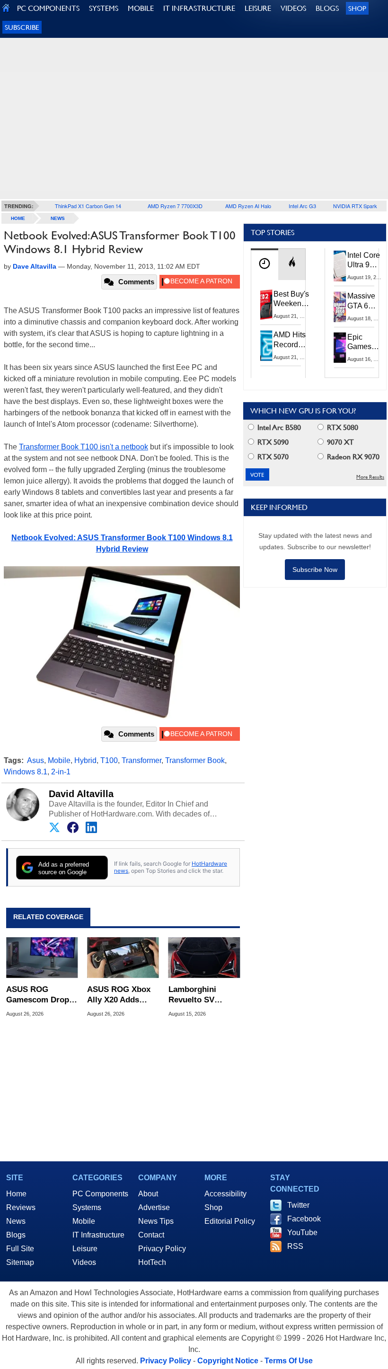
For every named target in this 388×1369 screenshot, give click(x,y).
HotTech (152, 1262)
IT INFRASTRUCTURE (199, 8)
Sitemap (20, 1262)
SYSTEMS (103, 8)
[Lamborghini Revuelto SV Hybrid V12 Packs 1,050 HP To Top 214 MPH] (204, 958)
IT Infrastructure (98, 1235)
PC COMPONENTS (48, 8)
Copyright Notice (227, 1361)
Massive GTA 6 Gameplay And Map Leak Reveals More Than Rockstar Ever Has (365, 301)
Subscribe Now (314, 569)
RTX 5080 (341, 427)
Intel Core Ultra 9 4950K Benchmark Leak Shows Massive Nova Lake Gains (366, 260)
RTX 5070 (272, 456)
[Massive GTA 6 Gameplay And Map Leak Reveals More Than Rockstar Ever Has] (340, 306)
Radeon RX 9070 (352, 456)
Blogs (16, 1235)
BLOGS (327, 8)
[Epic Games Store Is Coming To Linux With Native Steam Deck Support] (340, 348)
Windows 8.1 (25, 772)
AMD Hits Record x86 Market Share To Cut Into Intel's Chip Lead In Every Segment (292, 340)
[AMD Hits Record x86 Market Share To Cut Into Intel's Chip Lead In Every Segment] (266, 345)
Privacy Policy (162, 1249)
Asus (35, 760)
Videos (84, 1262)
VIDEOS (293, 8)
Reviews (20, 1207)
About (148, 1194)
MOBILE (141, 8)
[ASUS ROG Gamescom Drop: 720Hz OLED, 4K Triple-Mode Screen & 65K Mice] (42, 958)
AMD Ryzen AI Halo (248, 206)
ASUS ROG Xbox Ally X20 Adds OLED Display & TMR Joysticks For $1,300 (122, 995)
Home (16, 1194)
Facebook (304, 1219)
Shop (357, 8)
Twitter (298, 1205)
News (58, 218)
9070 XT (339, 442)
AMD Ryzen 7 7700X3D (175, 206)
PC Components (100, 1194)
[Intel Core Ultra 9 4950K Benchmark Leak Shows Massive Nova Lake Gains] (340, 266)
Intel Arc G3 (302, 206)
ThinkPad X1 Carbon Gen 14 (88, 206)
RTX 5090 (272, 442)
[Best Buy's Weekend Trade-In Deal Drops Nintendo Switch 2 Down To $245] (266, 305)
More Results (370, 477)
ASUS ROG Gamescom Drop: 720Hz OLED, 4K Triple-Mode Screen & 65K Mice (41, 995)
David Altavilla (81, 794)
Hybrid (85, 760)
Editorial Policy (229, 1221)
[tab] (264, 264)
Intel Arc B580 (278, 427)
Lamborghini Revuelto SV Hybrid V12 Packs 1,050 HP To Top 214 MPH (201, 995)
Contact (151, 1235)
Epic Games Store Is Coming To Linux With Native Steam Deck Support (365, 342)
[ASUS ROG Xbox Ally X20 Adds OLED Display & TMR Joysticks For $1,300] (123, 958)
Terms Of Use (289, 1361)
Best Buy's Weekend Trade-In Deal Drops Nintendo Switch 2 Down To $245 (291, 299)
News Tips (156, 1221)
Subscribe (22, 27)
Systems (86, 1207)
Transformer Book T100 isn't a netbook (83, 447)
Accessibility (225, 1194)
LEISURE (258, 8)
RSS (295, 1246)
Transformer (141, 760)
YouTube (302, 1233)
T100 (109, 760)
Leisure (84, 1249)
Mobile (59, 760)
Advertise (154, 1207)
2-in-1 (61, 772)
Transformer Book (195, 760)
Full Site (20, 1249)
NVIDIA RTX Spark (355, 206)
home (18, 218)
